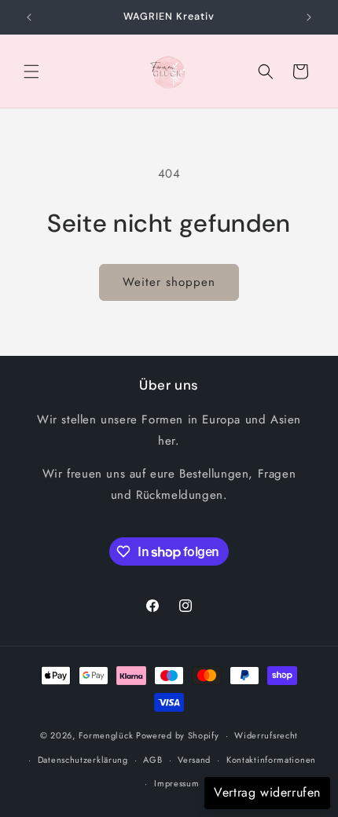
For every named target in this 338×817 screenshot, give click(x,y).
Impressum (176, 783)
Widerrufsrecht (266, 735)
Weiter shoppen (169, 282)
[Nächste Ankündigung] (309, 17)
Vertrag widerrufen (267, 792)
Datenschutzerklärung (83, 759)
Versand (194, 759)
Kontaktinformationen (271, 759)
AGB (152, 759)
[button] (31, 71)
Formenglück (106, 735)
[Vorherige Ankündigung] (29, 17)
